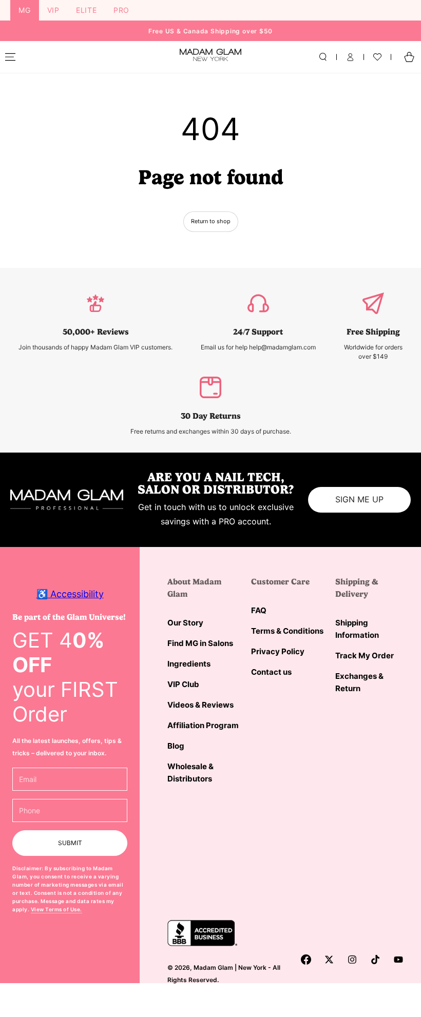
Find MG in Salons (200, 643)
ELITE (86, 10)
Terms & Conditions (287, 631)
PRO (121, 10)
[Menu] (10, 57)
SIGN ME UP (359, 499)
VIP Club (183, 684)
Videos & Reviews (200, 705)
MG (24, 10)
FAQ (258, 610)
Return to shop (211, 221)
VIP (53, 10)
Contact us (271, 672)
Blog (175, 746)
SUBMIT (70, 843)
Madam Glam (213, 967)
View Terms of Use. (56, 909)
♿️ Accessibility (70, 594)
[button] (323, 57)
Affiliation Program (203, 725)
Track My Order (364, 655)
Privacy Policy (277, 651)
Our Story (185, 623)
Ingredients (188, 664)
